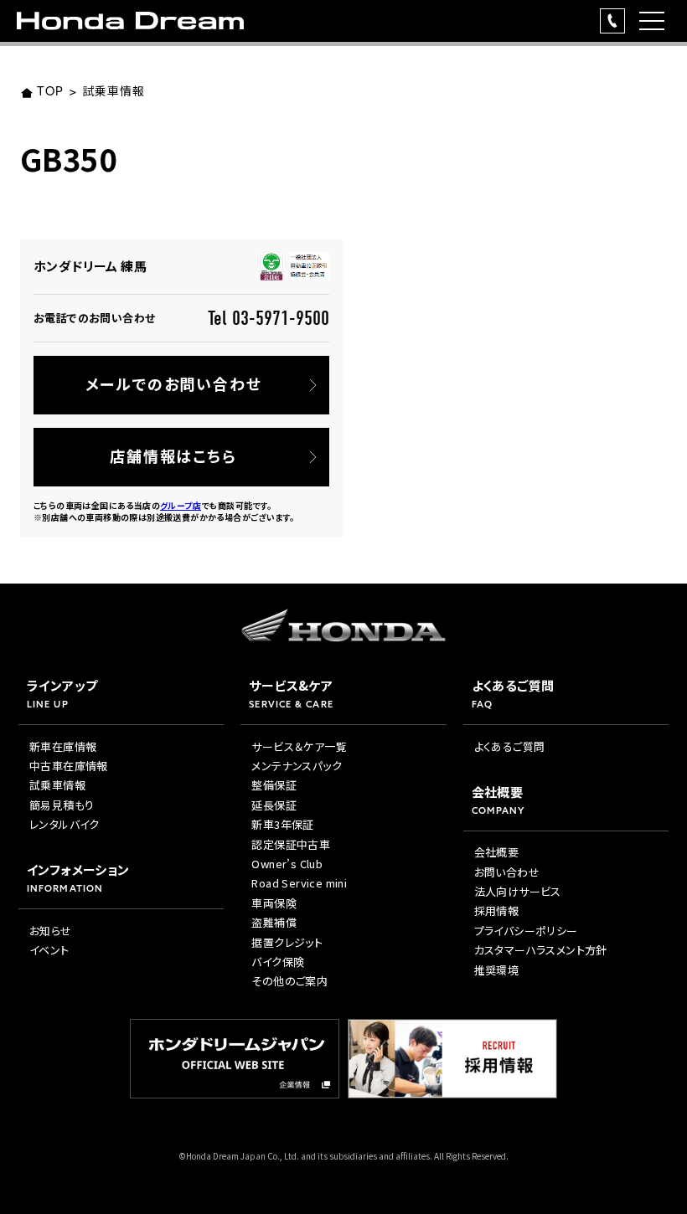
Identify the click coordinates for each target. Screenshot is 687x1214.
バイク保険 (277, 962)
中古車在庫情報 (68, 766)
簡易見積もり (61, 805)
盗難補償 (274, 922)
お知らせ (50, 931)
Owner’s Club (287, 864)
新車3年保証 (282, 824)
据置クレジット (287, 942)
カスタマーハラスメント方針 (540, 950)
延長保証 (274, 805)
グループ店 (180, 505)
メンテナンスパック (296, 766)
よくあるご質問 (509, 746)
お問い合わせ (507, 872)
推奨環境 (496, 970)
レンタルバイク (64, 824)
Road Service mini (299, 883)
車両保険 (274, 903)
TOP (50, 92)
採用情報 (496, 910)
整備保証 (274, 785)
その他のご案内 (289, 981)
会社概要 (496, 852)
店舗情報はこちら (173, 455)
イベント (49, 950)
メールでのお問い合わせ (173, 383)
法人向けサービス (517, 891)
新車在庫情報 (62, 746)
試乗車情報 (113, 92)
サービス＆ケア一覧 (299, 746)
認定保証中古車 (290, 844)
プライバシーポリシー (526, 931)
